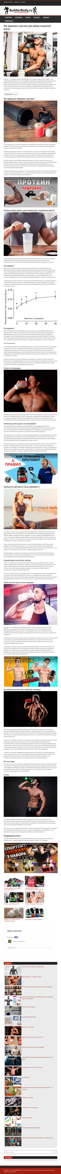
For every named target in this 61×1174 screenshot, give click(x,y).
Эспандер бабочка (27, 1117)
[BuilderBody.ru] (20, 10)
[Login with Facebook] (15, 937)
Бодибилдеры (9, 21)
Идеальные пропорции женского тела (32, 1037)
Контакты (16, 2)
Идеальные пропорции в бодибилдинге (33, 966)
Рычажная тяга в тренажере (30, 1107)
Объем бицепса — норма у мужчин (31, 977)
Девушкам (46, 17)
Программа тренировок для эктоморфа (33, 1047)
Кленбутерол (25, 1077)
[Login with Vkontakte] (17, 937)
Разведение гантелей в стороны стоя (32, 1067)
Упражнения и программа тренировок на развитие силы (37, 1138)
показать (14, 94)
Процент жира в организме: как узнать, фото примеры (37, 987)
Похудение (36, 17)
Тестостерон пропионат (28, 1007)
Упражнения (18, 17)
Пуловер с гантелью (27, 1097)
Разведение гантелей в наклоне (31, 1128)
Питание (27, 17)
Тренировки (8, 17)
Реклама (22, 2)
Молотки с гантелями (28, 1027)
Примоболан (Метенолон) (29, 1017)
